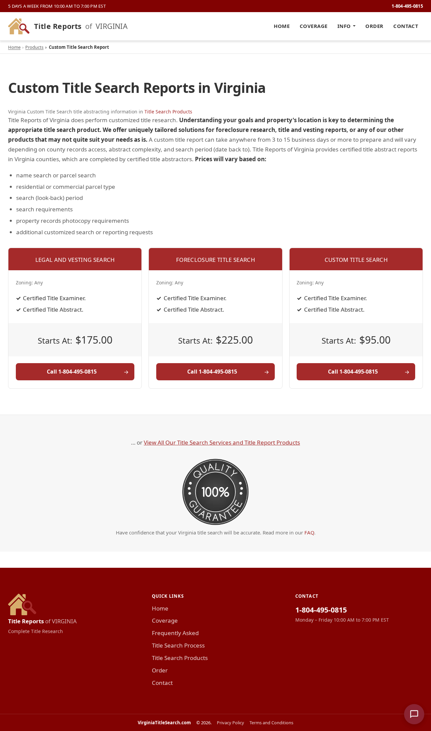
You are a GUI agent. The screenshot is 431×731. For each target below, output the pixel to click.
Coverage (314, 26)
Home (282, 26)
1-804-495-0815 (407, 6)
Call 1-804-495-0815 (72, 371)
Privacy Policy (230, 723)
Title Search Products (168, 111)
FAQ (309, 532)
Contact (405, 26)
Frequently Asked (175, 633)
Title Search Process (178, 645)
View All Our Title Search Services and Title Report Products (222, 442)
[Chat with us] (414, 714)
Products (34, 47)
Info (344, 26)
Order (374, 26)
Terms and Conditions (271, 723)
